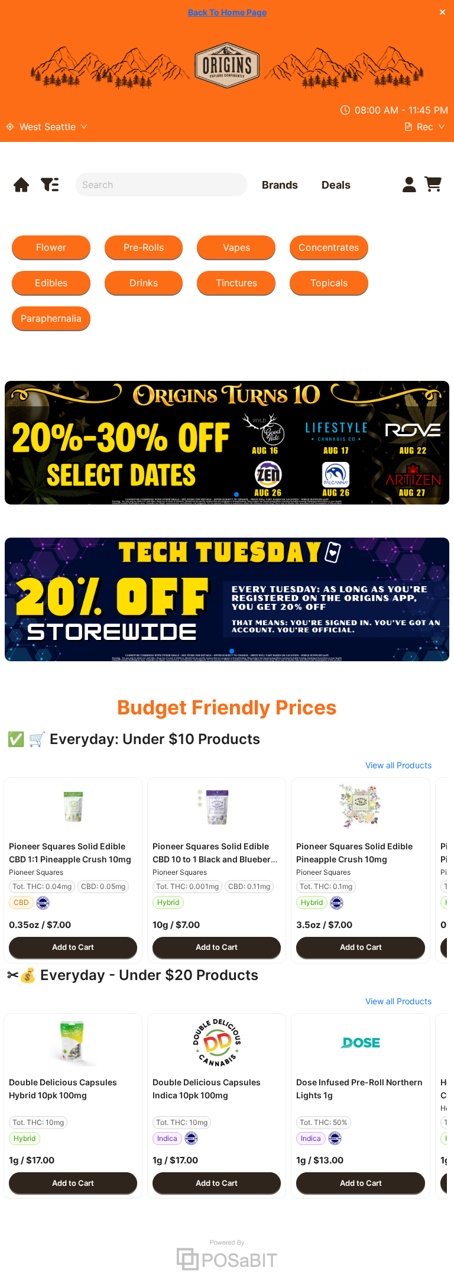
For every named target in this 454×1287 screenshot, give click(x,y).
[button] (73, 806)
